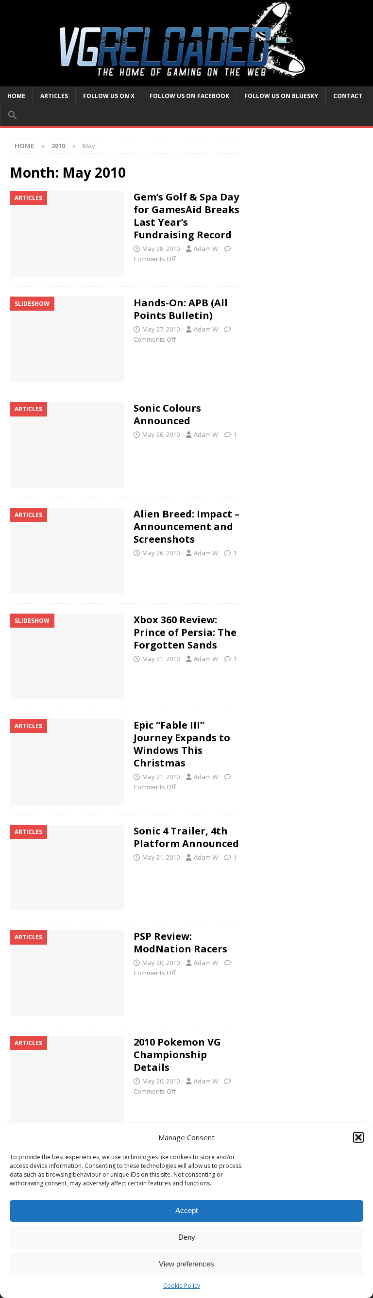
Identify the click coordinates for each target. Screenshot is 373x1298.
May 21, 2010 (161, 658)
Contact (347, 96)
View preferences (186, 1264)
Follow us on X (109, 96)
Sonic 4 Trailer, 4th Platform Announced (186, 837)
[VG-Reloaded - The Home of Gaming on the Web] (186, 80)
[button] (358, 1137)
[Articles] (67, 234)
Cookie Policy (181, 1285)
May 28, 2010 (161, 248)
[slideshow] (67, 340)
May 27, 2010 (161, 329)
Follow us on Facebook (189, 96)
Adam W (206, 248)
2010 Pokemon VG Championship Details (177, 1054)
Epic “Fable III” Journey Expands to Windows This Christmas (182, 743)
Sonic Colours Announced (167, 414)
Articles (54, 96)
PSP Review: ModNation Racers (180, 942)
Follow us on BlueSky (281, 96)
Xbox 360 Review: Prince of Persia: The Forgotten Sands (185, 632)
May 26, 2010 (161, 434)
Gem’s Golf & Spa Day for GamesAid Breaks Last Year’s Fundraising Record (186, 215)
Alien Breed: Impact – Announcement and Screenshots (186, 526)
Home (16, 96)
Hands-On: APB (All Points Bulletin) (181, 309)
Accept (186, 1210)
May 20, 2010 (161, 962)
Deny (186, 1237)
